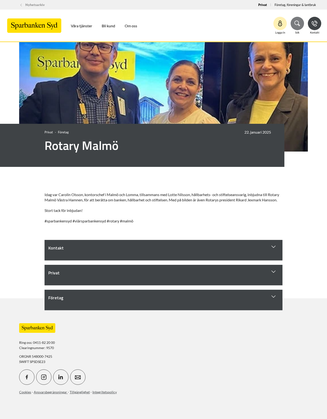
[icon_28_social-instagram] (43, 377)
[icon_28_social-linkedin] (60, 377)
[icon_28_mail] (77, 377)
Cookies (25, 392)
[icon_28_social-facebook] (26, 377)
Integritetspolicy (104, 392)
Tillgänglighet (80, 392)
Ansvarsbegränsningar (51, 392)
